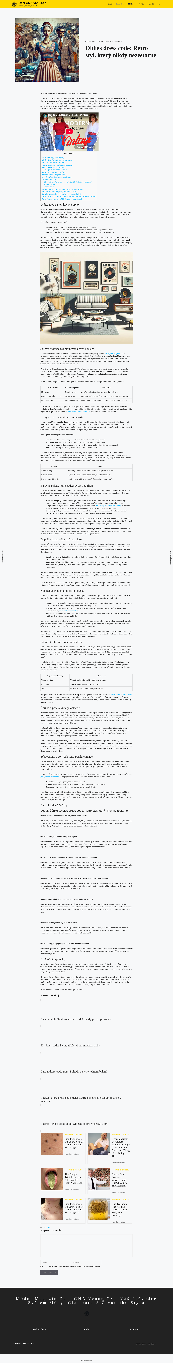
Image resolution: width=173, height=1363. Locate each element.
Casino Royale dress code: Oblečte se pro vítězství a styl (62, 199)
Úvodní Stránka (38, 1329)
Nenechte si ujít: (49, 187)
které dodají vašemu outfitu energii (108, 506)
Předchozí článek (2, 556)
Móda (130, 4)
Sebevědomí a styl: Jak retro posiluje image (57, 177)
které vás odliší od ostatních (121, 695)
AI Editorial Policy (86, 1360)
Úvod (110, 4)
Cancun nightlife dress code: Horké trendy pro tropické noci (62, 189)
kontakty (134, 1329)
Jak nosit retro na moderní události (54, 172)
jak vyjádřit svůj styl (112, 354)
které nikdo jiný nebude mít (69, 611)
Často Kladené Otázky (49, 179)
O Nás (141, 4)
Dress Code (120, 4)
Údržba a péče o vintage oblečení (53, 175)
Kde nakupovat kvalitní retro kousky (54, 170)
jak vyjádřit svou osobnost (50, 777)
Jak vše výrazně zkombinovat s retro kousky (57, 160)
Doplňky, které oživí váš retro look (53, 167)
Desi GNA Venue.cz (32, 3)
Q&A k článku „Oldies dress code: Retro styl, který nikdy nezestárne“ (68, 182)
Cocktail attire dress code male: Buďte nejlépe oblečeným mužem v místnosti (69, 196)
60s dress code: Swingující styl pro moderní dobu (59, 192)
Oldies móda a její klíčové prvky (53, 158)
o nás (86, 1329)
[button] (159, 4)
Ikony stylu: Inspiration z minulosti (53, 162)
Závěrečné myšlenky (49, 184)
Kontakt (151, 4)
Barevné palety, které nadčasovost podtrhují (57, 165)
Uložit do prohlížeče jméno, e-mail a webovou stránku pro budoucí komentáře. (71, 1266)
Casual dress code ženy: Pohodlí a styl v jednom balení (61, 194)
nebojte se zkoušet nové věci (79, 412)
